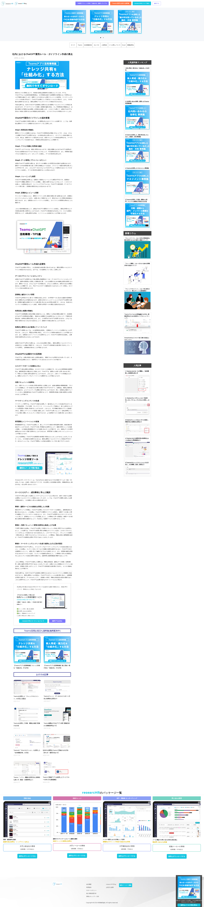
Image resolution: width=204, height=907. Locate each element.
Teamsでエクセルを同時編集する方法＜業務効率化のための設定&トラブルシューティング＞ (137, 316)
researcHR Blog (111, 884)
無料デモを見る (57, 621)
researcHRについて (33, 621)
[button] (100, 37)
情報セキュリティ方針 (92, 896)
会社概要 (88, 884)
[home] (20, 3)
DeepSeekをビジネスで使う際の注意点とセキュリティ (136, 338)
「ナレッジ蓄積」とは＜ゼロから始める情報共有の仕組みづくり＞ (137, 264)
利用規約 (88, 887)
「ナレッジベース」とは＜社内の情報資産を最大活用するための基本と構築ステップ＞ (137, 239)
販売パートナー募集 (125, 885)
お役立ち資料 (110, 887)
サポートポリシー (91, 890)
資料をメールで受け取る (189, 905)
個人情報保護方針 (91, 893)
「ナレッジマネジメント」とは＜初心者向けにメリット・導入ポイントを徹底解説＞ (137, 290)
